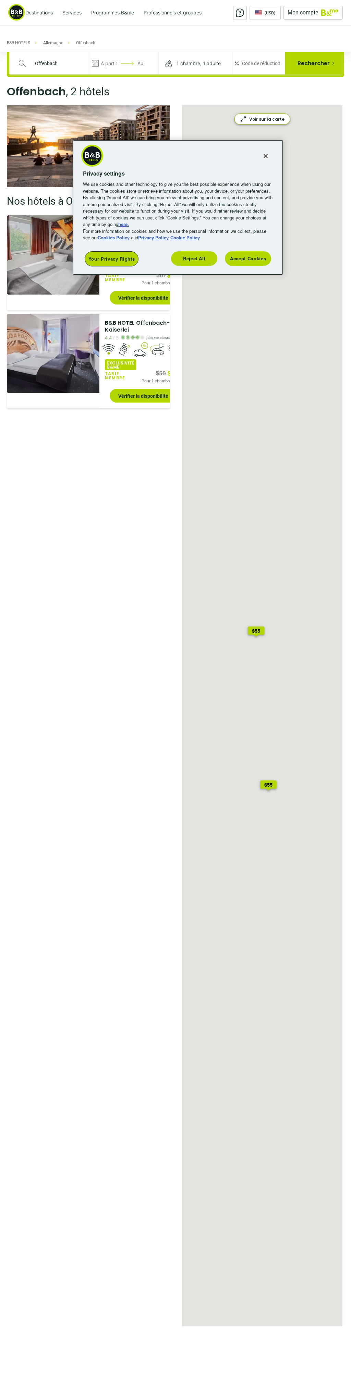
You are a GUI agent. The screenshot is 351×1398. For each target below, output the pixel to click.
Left (14, 255)
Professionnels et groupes (173, 12)
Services (72, 12)
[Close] (265, 156)
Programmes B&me (112, 12)
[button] (195, 63)
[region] (178, 207)
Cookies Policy (114, 237)
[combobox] (53, 63)
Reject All (194, 258)
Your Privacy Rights (111, 258)
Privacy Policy (153, 237)
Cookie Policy (185, 237)
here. (123, 224)
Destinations (39, 12)
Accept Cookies (248, 258)
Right (92, 353)
